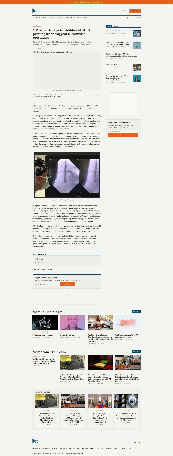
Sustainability (92, 332)
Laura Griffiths (112, 33)
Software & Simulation (95, 372)
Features (63, 332)
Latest (109, 26)
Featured (115, 26)
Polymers (118, 332)
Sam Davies (37, 337)
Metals (50, 269)
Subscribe (67, 284)
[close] (170, 2)
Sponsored (63, 372)
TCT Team (38, 48)
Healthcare (37, 26)
